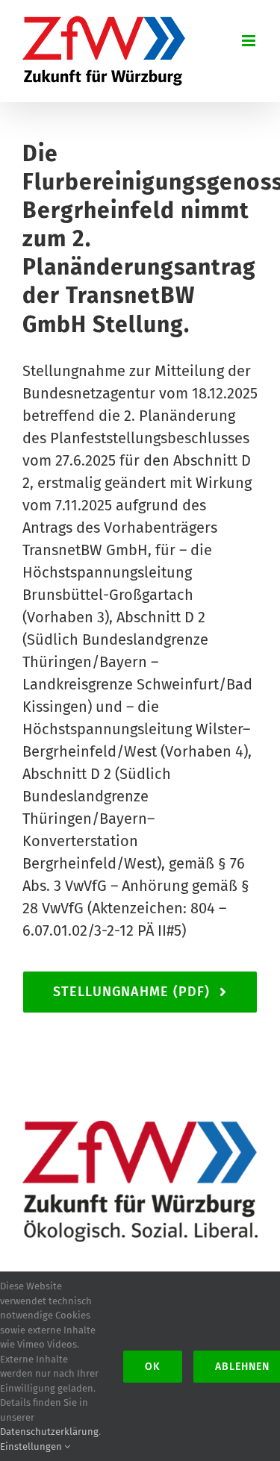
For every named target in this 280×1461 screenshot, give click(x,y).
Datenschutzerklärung (49, 1431)
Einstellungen (32, 1446)
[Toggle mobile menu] (250, 41)
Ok (153, 1366)
